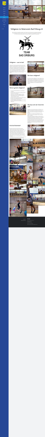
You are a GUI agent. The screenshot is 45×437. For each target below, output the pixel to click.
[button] (4, 26)
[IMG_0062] (35, 61)
